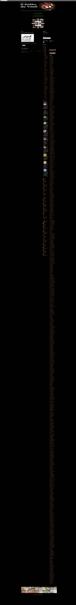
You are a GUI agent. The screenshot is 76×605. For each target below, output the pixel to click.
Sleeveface (44, 224)
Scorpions (51, 470)
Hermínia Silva (51, 263)
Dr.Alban (51, 192)
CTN (44, 84)
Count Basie (51, 159)
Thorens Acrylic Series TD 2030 (46, 86)
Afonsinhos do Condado (51, 72)
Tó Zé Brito (51, 550)
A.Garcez (51, 65)
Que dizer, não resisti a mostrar (46, 70)
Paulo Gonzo (51, 403)
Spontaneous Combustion (51, 497)
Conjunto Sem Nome (52, 154)
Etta (50, 212)
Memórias (51, 352)
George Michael (52, 245)
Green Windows (52, 252)
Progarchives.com (45, 184)
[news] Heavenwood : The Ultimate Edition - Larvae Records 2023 (45, 210)
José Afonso (51, 299)
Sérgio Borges (51, 474)
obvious (44, 220)
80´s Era (51, 61)
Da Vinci (51, 169)
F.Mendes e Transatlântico (51, 217)
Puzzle (51, 428)
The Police (51, 533)
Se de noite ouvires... (47, 131)
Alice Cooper (51, 78)
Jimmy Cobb (51, 284)
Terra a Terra (51, 517)
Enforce (51, 208)
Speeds (51, 495)
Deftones (51, 180)
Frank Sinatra (51, 235)
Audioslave (51, 102)
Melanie (51, 351)
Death (50, 178)
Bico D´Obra (45, 92)
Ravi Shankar (51, 442)
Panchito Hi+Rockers (52, 399)
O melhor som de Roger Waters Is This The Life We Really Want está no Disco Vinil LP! (45, 241)
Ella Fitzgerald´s (52, 201)
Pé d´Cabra (51, 404)
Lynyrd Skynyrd (51, 329)
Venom (51, 567)
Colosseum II (51, 146)
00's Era (51, 56)
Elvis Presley (51, 204)
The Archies (51, 523)
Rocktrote (51, 450)
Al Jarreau (51, 74)
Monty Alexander (52, 363)
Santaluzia (51, 467)
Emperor (51, 206)
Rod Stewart (51, 451)
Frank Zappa (51, 236)
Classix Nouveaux (52, 141)
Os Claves (51, 390)
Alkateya (51, 79)
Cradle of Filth (51, 160)
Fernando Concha (52, 221)
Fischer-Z (51, 228)
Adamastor (51, 68)
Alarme (51, 76)
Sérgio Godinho (52, 475)
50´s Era (51, 58)
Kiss (50, 316)
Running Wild (51, 457)
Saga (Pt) (51, 461)
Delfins (51, 181)
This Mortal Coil (51, 547)
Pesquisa (51, 412)
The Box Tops (51, 526)
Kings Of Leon (51, 315)
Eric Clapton (51, 210)
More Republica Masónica (52, 366)
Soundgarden (51, 493)
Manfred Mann (51, 335)
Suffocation (51, 505)
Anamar (51, 84)
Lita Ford (51, 323)
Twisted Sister (51, 558)
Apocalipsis (51, 95)
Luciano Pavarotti (52, 327)
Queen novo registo (45, 72)
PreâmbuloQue (51, 426)
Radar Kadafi (51, 434)
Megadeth (51, 350)
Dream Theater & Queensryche (46, 79)
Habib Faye (51, 258)
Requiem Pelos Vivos (52, 444)
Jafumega (51, 276)
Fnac (50, 231)
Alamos (51, 75)
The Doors (51, 527)
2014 (44, 45)
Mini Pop (51, 358)
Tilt (50, 548)
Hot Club (51, 267)
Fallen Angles (51, 220)
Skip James (51, 489)
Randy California (52, 439)
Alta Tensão (51, 80)
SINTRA (44, 214)
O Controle (51, 382)
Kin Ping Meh (51, 311)
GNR (50, 248)
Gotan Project (51, 250)
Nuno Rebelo (51, 381)
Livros (50, 324)
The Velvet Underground (51, 543)
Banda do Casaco (52, 106)
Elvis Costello (51, 203)
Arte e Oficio (51, 98)
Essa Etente (51, 211)
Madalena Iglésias (52, 331)
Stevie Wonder (51, 501)
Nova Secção (45, 58)
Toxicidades (44, 200)
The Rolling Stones (52, 534)
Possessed (51, 425)
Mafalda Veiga (51, 332)
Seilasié (51, 472)
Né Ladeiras (51, 372)
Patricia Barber (51, 401)
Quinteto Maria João (52, 433)
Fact (50, 218)
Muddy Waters (51, 368)
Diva (50, 188)
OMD (50, 385)
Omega (51, 386)
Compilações (51, 147)
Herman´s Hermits (52, 262)
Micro (50, 356)
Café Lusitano (51, 127)
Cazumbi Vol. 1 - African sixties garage (46, 63)
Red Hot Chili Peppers (51, 443)
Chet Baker (51, 139)
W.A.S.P (51, 572)
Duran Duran (51, 196)
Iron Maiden (51, 275)
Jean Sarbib (51, 279)
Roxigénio (51, 454)
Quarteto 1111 (51, 429)
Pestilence (51, 414)
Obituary (51, 383)
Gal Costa (51, 240)
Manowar (51, 337)
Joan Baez (51, 285)
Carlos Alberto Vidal (52, 132)
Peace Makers (51, 405)
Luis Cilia (51, 328)
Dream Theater (51, 193)
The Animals (51, 522)
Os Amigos (45, 93)
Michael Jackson (52, 354)
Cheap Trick (51, 137)
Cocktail (51, 145)
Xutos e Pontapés (52, 581)
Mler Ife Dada (51, 360)
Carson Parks (51, 134)
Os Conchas (51, 391)
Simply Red (51, 486)
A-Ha (50, 64)
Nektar (51, 374)
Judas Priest (51, 305)
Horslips (51, 266)
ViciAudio (44, 239)
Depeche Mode (51, 182)
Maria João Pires (52, 342)
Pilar (50, 418)
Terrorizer (51, 518)
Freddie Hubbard (52, 237)
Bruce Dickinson (52, 123)
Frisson (51, 239)
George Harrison (52, 244)
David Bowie (51, 174)
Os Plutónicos (51, 394)
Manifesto (51, 336)
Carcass (51, 131)
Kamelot (51, 308)
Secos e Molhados (52, 471)
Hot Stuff (51, 268)
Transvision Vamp (52, 555)
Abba (50, 66)
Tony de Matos (51, 552)
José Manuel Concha (52, 301)
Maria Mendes (51, 343)
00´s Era (51, 57)
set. (44, 54)
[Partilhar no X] (24, 45)
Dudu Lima (51, 194)
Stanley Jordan (51, 498)
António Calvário (52, 91)
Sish (50, 487)
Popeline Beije (51, 422)
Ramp (50, 438)
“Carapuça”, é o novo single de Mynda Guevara (45, 194)
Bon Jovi (51, 120)
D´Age (50, 168)
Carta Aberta (47, 137)
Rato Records (44, 180)
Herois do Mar (51, 264)
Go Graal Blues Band (52, 249)
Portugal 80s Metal (45, 204)
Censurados (51, 135)
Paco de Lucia (51, 398)
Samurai (51, 466)
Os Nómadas (51, 393)
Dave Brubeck (51, 173)
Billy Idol (51, 114)
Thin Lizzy (51, 546)
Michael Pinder (51, 355)
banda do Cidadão (52, 107)
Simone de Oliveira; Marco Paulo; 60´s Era (52, 485)
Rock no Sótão (44, 189)
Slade (50, 490)
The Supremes (51, 539)
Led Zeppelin (51, 320)
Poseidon (51, 424)
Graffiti (50, 251)
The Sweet (51, 540)
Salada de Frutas (52, 463)
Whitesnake (51, 578)
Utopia (51, 562)
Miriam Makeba (51, 359)
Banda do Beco (45, 78)
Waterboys (51, 576)
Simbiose (51, 482)
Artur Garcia (51, 99)
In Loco (51, 271)
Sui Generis (51, 506)
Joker (50, 296)
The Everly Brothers (52, 528)
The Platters (51, 532)
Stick (50, 502)
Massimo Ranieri (52, 345)
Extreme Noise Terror (52, 215)
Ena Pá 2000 (51, 207)
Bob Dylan (51, 118)
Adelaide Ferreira (46, 76)
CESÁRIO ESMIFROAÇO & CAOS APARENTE (45, 205)
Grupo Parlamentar (52, 255)
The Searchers (51, 537)
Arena (50, 97)
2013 (44, 46)
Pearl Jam (51, 406)
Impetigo (51, 270)
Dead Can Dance (52, 176)
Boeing (51, 119)
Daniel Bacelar (51, 172)
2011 (44, 48)
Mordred (51, 365)
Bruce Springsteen (52, 124)
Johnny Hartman (52, 294)
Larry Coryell (51, 319)
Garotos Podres (51, 241)
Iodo (44, 60)
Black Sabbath (51, 116)
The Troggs (51, 541)
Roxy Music (51, 455)
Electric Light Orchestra (51, 200)
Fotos (50, 232)
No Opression (51, 377)
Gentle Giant (51, 243)
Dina (50, 185)
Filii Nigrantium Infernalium (51, 226)
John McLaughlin (52, 292)
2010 (44, 49)
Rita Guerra (51, 448)
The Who (51, 544)
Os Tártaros (51, 395)
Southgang (51, 494)
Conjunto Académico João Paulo (52, 149)
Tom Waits (51, 551)
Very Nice (45, 64)
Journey (45, 61)
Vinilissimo (51, 570)
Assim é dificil (45, 77)
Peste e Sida (51, 413)
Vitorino (51, 571)
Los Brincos (51, 325)
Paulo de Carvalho (47, 155)
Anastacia (51, 87)
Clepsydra (51, 142)
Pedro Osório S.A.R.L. (52, 410)
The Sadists (51, 535)
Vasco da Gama (52, 566)
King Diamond (51, 313)
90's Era (51, 62)
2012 (44, 47)
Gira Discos (51, 247)
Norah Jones (51, 378)
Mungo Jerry (51, 369)
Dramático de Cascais (45, 94)
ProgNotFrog (44, 236)
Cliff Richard (51, 143)
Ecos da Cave (51, 197)
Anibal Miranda (51, 88)
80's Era (51, 60)
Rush (50, 458)
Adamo (51, 69)
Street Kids (45, 59)
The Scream (51, 536)
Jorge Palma (51, 298)
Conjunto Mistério (52, 153)
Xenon (51, 580)
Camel (51, 128)
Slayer (50, 491)
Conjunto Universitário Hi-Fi (52, 156)
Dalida (51, 170)
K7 (50, 307)
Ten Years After (51, 516)
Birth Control (51, 115)
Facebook (44, 245)
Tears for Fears (51, 512)
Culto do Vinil (51, 165)
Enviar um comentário (24, 49)
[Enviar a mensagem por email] (22, 45)
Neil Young (51, 373)
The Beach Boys (52, 524)
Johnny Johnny (51, 295)
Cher (50, 138)
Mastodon (51, 346)
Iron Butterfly (51, 274)
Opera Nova (51, 387)
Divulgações (51, 189)
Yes (50, 582)
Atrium (50, 101)
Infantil (51, 272)
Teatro (50, 513)
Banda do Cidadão (46, 57)
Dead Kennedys (52, 177)
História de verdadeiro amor (45, 66)
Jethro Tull (51, 283)
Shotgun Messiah (52, 479)
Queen (51, 430)
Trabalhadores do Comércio (52, 554)
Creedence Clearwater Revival (52, 162)
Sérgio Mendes (51, 476)
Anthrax (45, 67)
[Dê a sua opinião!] (23, 45)
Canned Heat (51, 129)
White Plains (51, 577)
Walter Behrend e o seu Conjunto (52, 575)
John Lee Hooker (52, 290)
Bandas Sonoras (52, 108)
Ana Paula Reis (51, 83)
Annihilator (51, 89)
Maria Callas (51, 341)
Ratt (50, 441)
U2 (50, 559)
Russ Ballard (51, 459)
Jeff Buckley (51, 280)
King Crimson (51, 312)
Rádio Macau (51, 435)
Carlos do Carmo (52, 133)
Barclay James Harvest (51, 109)
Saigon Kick (51, 462)
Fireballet (51, 227)
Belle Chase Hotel (52, 111)
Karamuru (51, 309)
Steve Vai (51, 500)
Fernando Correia (52, 222)
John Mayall (51, 291)
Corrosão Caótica (52, 157)
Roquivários (51, 453)
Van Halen (51, 564)
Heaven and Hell (52, 259)
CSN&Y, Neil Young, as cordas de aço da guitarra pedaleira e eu (45, 233)
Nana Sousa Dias (52, 370)
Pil (50, 417)
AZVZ (50, 103)
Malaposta (51, 333)
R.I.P (44, 71)
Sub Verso (51, 504)
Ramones (51, 437)
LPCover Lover (45, 197)
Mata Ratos (45, 85)
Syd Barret (51, 508)
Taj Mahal (51, 509)
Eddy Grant (51, 198)
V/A (50, 563)
